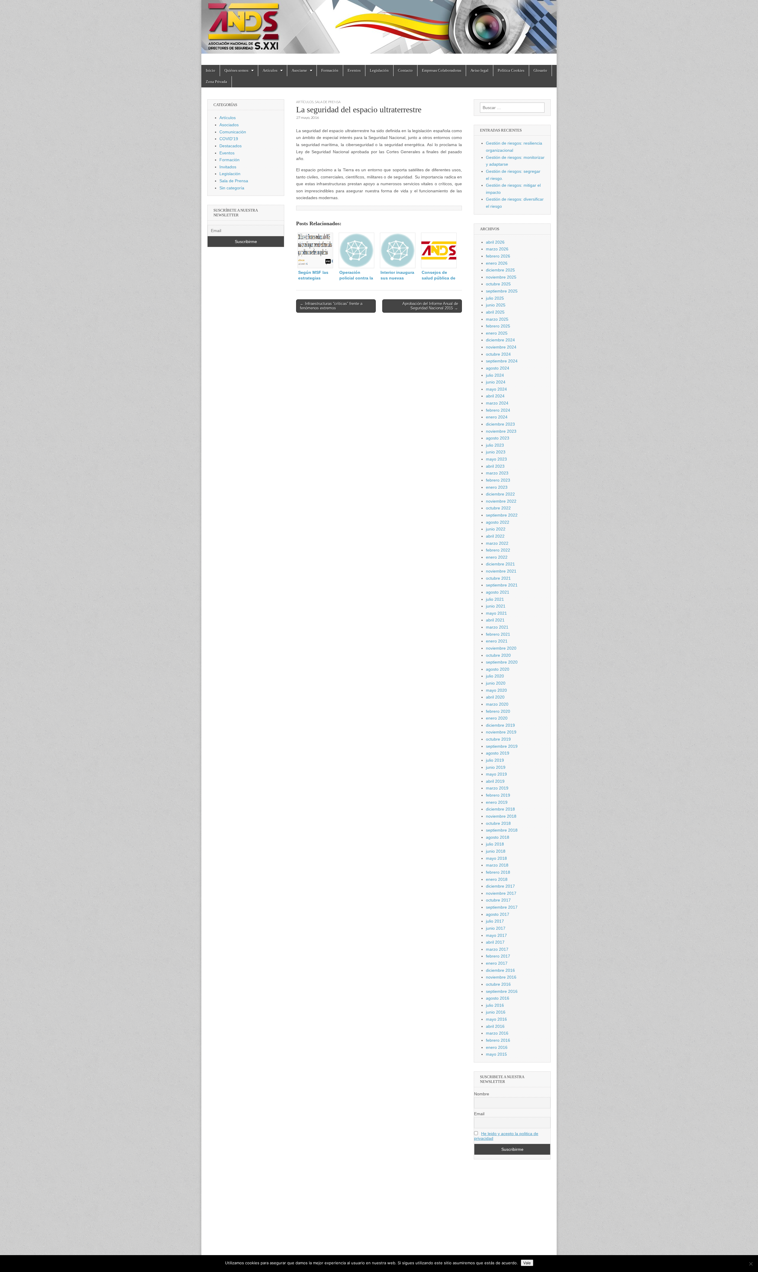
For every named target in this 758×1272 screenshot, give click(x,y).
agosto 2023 (497, 438)
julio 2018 (495, 844)
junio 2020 (495, 683)
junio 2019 (495, 767)
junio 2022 (495, 529)
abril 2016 (495, 1026)
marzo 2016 (497, 1033)
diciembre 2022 (500, 494)
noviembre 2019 (501, 732)
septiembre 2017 (502, 907)
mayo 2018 (496, 858)
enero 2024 (497, 417)
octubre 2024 (498, 354)
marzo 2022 (497, 543)
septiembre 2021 (502, 585)
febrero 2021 (498, 634)
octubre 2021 (498, 578)
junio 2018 (495, 851)
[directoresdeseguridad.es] (379, 28)
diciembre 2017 (500, 886)
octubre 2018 (498, 823)
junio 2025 (495, 305)
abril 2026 (495, 242)
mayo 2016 (496, 1019)
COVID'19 (228, 138)
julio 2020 (495, 676)
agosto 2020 (497, 669)
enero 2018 (497, 879)
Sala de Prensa (328, 102)
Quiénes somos (236, 70)
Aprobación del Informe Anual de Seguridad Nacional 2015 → (430, 306)
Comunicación (232, 132)
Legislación (379, 70)
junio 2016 (495, 1012)
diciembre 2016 (500, 970)
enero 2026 (497, 263)
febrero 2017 (498, 956)
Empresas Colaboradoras (441, 70)
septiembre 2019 (502, 746)
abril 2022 (495, 536)
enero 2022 (497, 557)
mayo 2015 (496, 1054)
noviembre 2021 (501, 571)
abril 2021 (495, 620)
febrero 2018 (498, 872)
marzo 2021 (497, 627)
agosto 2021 (497, 592)
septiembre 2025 (502, 291)
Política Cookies (511, 70)
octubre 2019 (498, 739)
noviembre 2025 (501, 277)
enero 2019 (497, 802)
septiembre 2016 (502, 991)
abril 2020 (495, 697)
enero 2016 (497, 1047)
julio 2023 (495, 445)
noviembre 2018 (501, 816)
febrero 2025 (498, 326)
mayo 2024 (496, 389)
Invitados (227, 166)
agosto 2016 (497, 998)
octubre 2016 (498, 984)
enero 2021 (497, 641)
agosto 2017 (497, 914)
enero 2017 (497, 963)
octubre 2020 (498, 655)
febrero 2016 (498, 1040)
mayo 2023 (496, 459)
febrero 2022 (498, 550)
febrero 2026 (498, 256)
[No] (751, 1264)
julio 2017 (495, 921)
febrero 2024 (498, 410)
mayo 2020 (496, 690)
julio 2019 (495, 760)
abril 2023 (495, 466)
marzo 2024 (497, 403)
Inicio (210, 70)
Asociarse (299, 70)
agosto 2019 (497, 753)
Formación (329, 70)
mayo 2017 (496, 935)
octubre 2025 (498, 284)
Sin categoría (231, 188)
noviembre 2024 (501, 347)
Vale (527, 1262)
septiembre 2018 (502, 830)
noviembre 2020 (501, 648)
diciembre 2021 (500, 564)
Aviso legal (479, 70)
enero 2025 (497, 333)
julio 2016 (495, 1005)
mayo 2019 (496, 774)
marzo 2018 (497, 865)
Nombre (481, 1094)
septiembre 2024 (502, 361)
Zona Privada (216, 81)
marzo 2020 (497, 704)
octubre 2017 (498, 900)
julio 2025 (495, 298)
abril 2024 (495, 396)
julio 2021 (495, 599)
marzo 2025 (497, 319)
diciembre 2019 (500, 725)
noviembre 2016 (501, 977)
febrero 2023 (498, 480)
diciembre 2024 (500, 340)
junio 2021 (495, 606)
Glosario (540, 70)
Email (479, 1113)
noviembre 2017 (501, 893)
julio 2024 (495, 375)
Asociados (229, 124)
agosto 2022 (497, 522)
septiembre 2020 (502, 662)
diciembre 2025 (500, 270)
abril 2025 (495, 312)
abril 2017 (495, 942)
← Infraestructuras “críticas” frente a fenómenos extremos (331, 306)
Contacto (405, 70)
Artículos (270, 70)
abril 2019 (495, 781)
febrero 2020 (498, 711)
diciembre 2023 (500, 424)
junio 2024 (495, 382)
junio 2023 (495, 452)
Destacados (230, 145)
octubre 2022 (498, 508)
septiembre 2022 (502, 515)
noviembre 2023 (501, 431)
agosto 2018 (497, 837)
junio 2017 (495, 928)
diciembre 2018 (500, 809)
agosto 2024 (497, 368)
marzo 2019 (497, 788)
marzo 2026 (497, 249)
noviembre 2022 (501, 501)
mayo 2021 (496, 613)
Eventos (354, 70)
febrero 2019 (498, 795)
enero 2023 (497, 487)
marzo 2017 (497, 949)
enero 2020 (497, 718)
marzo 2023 (497, 473)
